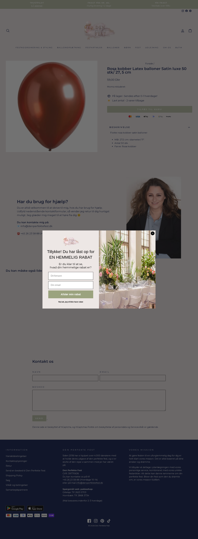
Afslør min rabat (71, 294)
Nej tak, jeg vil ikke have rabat (70, 302)
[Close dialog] (152, 233)
